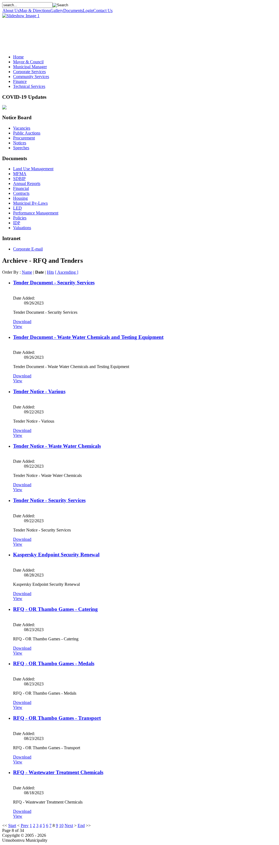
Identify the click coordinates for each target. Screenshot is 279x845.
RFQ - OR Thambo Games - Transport (57, 718)
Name (27, 272)
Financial (21, 188)
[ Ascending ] (66, 272)
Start (12, 825)
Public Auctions (26, 133)
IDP (16, 222)
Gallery (56, 10)
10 (61, 825)
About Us (10, 10)
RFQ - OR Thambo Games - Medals (53, 663)
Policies (19, 218)
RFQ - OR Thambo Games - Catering (55, 609)
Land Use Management (33, 168)
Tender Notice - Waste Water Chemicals (57, 446)
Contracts (21, 193)
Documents (73, 10)
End (81, 825)
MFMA (19, 173)
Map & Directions (34, 10)
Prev (25, 825)
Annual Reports (26, 183)
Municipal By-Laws (30, 203)
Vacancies (21, 128)
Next (69, 825)
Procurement (24, 138)
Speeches (21, 147)
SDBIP (19, 178)
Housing (20, 198)
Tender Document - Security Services (54, 282)
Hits (50, 272)
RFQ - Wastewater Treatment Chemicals (58, 772)
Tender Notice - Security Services (49, 500)
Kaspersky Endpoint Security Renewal (56, 554)
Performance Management (35, 213)
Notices (19, 143)
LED (17, 208)
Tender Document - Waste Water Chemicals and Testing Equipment (88, 337)
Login (88, 10)
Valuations (22, 227)
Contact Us (103, 10)
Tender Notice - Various (39, 391)
